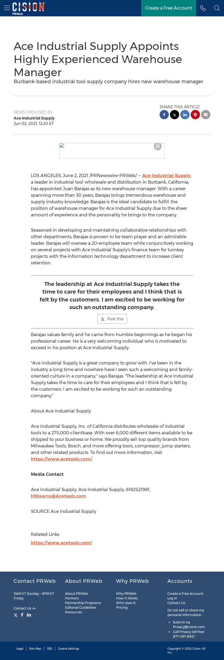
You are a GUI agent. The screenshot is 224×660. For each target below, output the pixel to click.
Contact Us (23, 608)
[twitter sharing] (174, 115)
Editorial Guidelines (80, 607)
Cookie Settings (68, 648)
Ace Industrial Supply (166, 175)
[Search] (217, 8)
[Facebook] (22, 614)
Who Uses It (125, 603)
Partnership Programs (83, 603)
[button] (112, 145)
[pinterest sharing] (195, 115)
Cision (196, 648)
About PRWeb (76, 594)
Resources (73, 612)
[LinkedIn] (29, 614)
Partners (72, 598)
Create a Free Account (168, 8)
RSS (49, 648)
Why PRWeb (126, 594)
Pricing (122, 607)
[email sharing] (205, 115)
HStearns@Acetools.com (58, 496)
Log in (172, 598)
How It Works (127, 598)
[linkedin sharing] (185, 115)
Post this (115, 318)
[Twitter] (16, 614)
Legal (19, 648)
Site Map (35, 648)
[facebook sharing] (164, 115)
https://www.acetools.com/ (61, 459)
